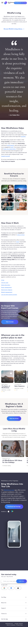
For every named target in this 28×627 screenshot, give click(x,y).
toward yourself (5, 156)
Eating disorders (5, 285)
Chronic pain (4, 282)
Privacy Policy (19, 625)
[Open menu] (2, 2)
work (12, 147)
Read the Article (14, 418)
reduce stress (21, 235)
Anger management (6, 287)
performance (10, 145)
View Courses (10, 322)
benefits (23, 136)
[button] (4, 588)
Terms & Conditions (11, 625)
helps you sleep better (10, 149)
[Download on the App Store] (8, 511)
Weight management (6, 292)
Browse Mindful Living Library (13, 29)
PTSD (2, 280)
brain (17, 242)
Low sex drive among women (9, 294)
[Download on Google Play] (13, 511)
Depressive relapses (6, 290)
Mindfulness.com (9, 490)
